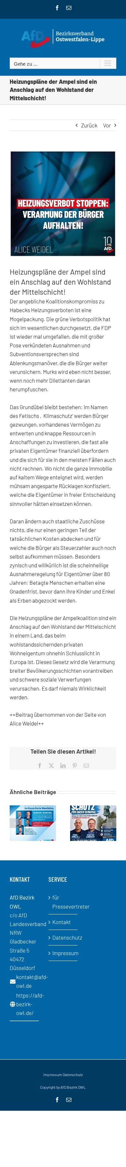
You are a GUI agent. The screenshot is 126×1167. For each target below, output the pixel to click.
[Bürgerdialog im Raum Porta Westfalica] (33, 808)
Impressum (63, 953)
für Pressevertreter (63, 901)
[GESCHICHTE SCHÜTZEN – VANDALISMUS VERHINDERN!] (93, 808)
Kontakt (61, 922)
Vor (107, 125)
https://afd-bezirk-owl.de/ (30, 1004)
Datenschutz (63, 937)
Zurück (89, 125)
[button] (14, 823)
